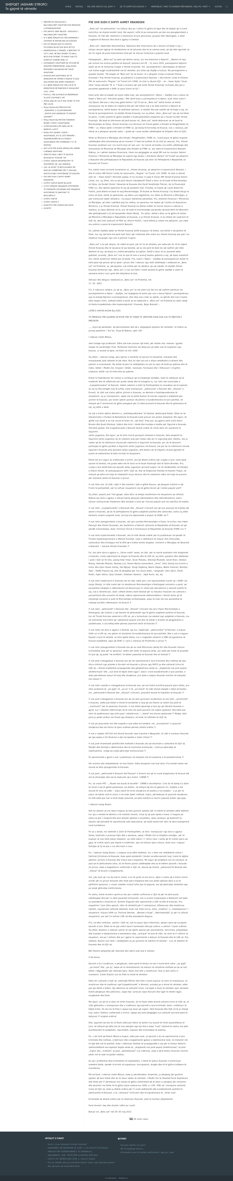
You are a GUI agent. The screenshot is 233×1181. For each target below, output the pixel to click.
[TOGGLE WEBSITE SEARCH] (227, 6)
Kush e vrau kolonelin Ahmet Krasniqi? (67, 1144)
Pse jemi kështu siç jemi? (133, 1145)
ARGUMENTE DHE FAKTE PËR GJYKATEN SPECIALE (73, 1155)
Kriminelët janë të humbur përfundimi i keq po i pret (147, 1152)
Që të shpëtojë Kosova (132, 1149)
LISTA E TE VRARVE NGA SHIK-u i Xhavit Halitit (71, 1159)
